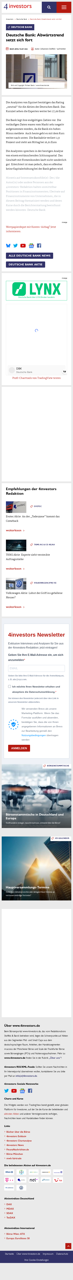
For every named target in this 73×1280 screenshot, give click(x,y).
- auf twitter (60, 49)
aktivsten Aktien (11, 1113)
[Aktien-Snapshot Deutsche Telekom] (9, 1180)
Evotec (38, 506)
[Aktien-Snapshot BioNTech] (34, 1172)
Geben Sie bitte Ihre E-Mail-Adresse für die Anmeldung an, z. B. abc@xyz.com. (36, 678)
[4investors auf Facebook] (39, 246)
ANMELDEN (19, 748)
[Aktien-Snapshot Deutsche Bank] (58, 1172)
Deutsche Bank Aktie (25, 264)
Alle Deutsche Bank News (29, 255)
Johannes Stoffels (47, 49)
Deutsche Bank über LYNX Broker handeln (36, 297)
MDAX (10, 1208)
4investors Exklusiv (16, 1136)
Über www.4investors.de (28, 1253)
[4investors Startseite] (17, 6)
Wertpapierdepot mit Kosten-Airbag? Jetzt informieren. (31, 229)
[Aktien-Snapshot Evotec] (21, 1180)
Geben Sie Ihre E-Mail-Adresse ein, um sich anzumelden (35, 657)
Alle (64, 7)
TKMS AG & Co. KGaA (44, 545)
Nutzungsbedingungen (34, 735)
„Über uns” (55, 1057)
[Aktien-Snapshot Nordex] (46, 1180)
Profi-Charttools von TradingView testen (36, 378)
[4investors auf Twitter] (15, 246)
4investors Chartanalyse (19, 1140)
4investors (9, 19)
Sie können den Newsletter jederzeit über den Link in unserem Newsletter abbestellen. (33, 700)
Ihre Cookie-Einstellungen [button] (36, 1259)
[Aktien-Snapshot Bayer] (21, 1172)
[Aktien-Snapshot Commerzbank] (46, 1172)
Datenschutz (62, 1253)
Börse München (14, 1153)
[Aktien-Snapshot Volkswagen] (21, 1188)
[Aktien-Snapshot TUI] (58, 1180)
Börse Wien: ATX (15, 1233)
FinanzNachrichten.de (17, 1149)
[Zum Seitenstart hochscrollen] (68, 1246)
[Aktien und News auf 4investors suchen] (49, 7)
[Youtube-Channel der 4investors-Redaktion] (23, 246)
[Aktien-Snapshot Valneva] (9, 1188)
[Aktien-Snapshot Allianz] (9, 1172)
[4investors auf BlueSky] (8, 246)
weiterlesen (13, 530)
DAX (9, 1204)
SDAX (9, 1213)
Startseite (9, 1253)
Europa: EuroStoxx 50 (18, 1238)
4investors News (15, 1145)
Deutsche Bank (21, 19)
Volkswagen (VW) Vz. (45, 583)
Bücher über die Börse (18, 1131)
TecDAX (10, 1217)
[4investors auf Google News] (31, 246)
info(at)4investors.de (26, 1075)
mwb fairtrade (13, 1158)
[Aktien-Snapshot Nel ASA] (34, 1180)
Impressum (48, 1253)
